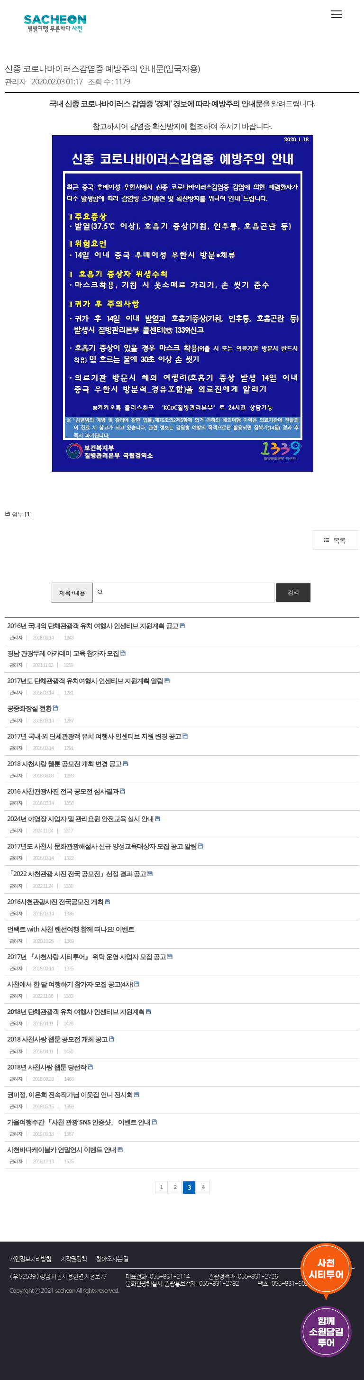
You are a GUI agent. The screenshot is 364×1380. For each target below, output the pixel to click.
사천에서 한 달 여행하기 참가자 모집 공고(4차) (70, 983)
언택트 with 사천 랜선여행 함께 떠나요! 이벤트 (70, 928)
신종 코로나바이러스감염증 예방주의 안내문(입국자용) (102, 68)
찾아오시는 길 (112, 1259)
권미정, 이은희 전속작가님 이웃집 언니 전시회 (70, 1094)
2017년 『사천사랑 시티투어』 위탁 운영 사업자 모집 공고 (86, 956)
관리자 (15, 81)
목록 (339, 540)
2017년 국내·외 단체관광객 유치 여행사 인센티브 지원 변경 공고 (94, 735)
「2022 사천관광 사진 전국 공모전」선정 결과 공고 (76, 873)
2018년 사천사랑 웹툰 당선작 (46, 1066)
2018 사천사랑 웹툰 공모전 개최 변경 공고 (64, 763)
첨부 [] (21, 514)
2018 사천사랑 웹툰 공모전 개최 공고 (57, 1038)
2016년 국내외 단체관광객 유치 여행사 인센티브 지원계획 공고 (92, 625)
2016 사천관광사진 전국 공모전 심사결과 (62, 790)
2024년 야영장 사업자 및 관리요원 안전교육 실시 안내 (80, 818)
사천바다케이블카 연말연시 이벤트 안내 (61, 1149)
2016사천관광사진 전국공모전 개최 (55, 901)
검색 (293, 592)
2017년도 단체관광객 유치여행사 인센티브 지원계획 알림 (85, 680)
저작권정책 (74, 1259)
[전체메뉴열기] (336, 14)
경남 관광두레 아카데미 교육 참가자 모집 (63, 653)
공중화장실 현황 (29, 708)
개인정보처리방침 (30, 1259)
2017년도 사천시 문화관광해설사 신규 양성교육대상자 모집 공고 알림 (102, 845)
